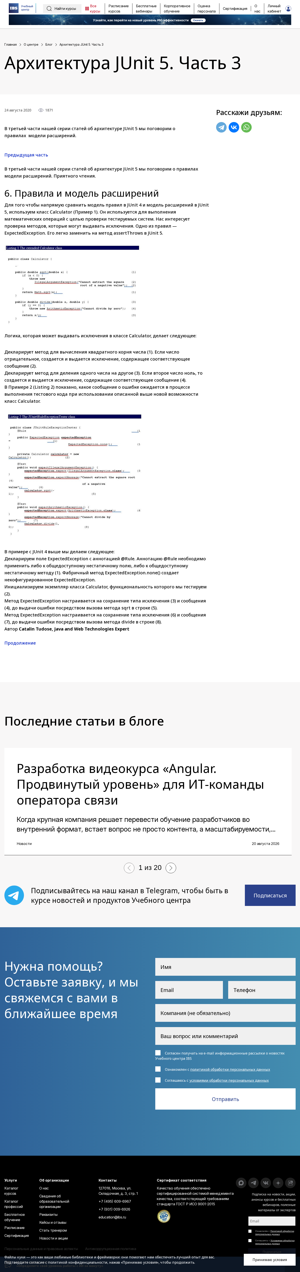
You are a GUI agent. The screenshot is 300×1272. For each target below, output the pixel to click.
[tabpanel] (148, 801)
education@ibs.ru (112, 1217)
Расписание (14, 1227)
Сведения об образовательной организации (54, 1201)
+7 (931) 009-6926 (114, 1209)
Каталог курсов (11, 1191)
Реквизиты (48, 1214)
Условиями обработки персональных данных (275, 1242)
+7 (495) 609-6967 (115, 1201)
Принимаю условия (270, 1259)
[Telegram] (221, 127)
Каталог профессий (13, 1204)
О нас (44, 1188)
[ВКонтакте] (234, 127)
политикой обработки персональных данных (230, 1069)
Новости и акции (53, 1238)
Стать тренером (53, 1230)
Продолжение (20, 643)
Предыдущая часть (26, 155)
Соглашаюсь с (275, 1242)
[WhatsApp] (246, 127)
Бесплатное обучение (14, 1217)
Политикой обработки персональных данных (274, 1232)
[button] (129, 868)
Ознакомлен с (274, 1232)
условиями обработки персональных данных (229, 1080)
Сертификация (16, 1235)
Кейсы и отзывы (52, 1222)
